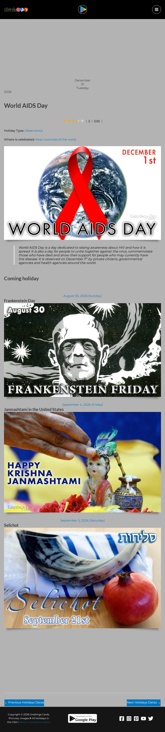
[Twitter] (150, 718)
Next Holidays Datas (144, 702)
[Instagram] (129, 718)
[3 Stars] (73, 121)
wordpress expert (39, 722)
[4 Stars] (78, 121)
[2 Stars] (69, 121)
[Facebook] (121, 718)
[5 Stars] (82, 121)
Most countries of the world (55, 139)
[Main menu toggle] (156, 9)
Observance (34, 130)
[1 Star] (65, 121)
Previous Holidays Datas (24, 702)
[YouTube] (143, 718)
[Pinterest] (136, 718)
